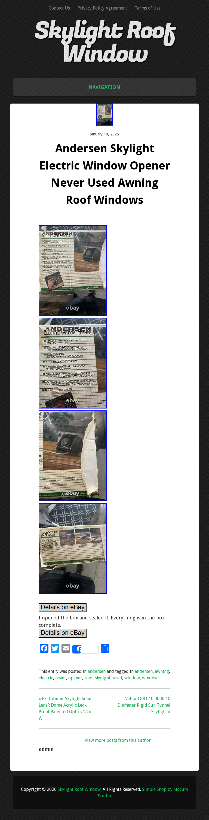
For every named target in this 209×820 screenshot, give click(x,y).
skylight (102, 677)
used (117, 677)
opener (75, 677)
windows (150, 677)
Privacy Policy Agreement (102, 8)
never (60, 677)
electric (46, 677)
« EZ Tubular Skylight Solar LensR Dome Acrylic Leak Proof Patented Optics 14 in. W (66, 708)
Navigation (104, 87)
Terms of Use (148, 8)
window (132, 677)
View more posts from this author (118, 740)
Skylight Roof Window (104, 42)
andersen (97, 671)
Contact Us (59, 8)
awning (162, 671)
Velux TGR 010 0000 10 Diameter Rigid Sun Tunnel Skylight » (144, 705)
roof (88, 677)
